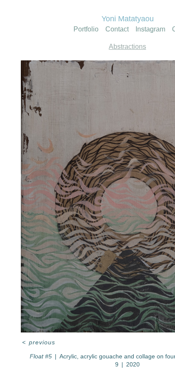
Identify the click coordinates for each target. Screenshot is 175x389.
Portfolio (78, 29)
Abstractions (127, 47)
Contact (116, 29)
